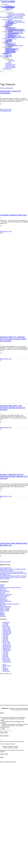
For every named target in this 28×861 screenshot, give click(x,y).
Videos (1, 612)
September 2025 (7, 633)
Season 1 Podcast (4, 608)
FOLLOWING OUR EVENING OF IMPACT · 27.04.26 (13, 576)
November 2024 (7, 646)
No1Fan (2, 109)
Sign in (1, 56)
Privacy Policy (6, 671)
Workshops (3, 616)
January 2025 (6, 644)
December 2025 (7, 630)
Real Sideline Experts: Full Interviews (9, 604)
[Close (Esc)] (0, 716)
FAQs (4, 667)
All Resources (9, 40)
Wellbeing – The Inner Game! (15, 32)
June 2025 (5, 637)
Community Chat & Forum (12, 49)
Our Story (8, 21)
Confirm (6, 754)
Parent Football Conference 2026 (14, 45)
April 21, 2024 (7, 358)
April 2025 (5, 640)
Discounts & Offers (10, 52)
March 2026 (6, 626)
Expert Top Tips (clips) (6, 594)
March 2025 (6, 641)
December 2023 (7, 662)
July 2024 (5, 652)
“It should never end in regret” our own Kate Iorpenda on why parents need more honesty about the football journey (13, 573)
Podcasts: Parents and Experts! (16, 29)
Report (6, 732)
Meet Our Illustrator (10, 67)
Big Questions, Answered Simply (16, 37)
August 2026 (6, 622)
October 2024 (6, 648)
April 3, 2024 (7, 561)
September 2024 (7, 649)
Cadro (9, 62)
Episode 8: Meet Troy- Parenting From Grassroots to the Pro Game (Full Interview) (13, 339)
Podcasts (2, 602)
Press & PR (5, 53)
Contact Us (8, 25)
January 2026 (6, 629)
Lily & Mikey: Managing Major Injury (13, 215)
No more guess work (5, 567)
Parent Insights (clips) (5, 601)
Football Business (4, 595)
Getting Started (9, 23)
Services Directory (10, 66)
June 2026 (5, 623)
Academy (2, 584)
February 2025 (6, 642)
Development (3, 590)
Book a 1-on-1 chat (10, 42)
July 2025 (5, 636)
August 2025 (6, 634)
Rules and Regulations (5, 606)
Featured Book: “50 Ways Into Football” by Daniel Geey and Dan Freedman (13, 569)
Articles (2, 586)
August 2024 (6, 651)
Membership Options (10, 51)
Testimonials (8, 56)
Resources (3, 605)
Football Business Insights (14, 36)
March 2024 (6, 657)
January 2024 (6, 660)
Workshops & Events (10, 44)
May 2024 (5, 655)
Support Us (8, 63)
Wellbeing (2, 613)
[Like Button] (0, 96)
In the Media (8, 55)
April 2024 (5, 656)
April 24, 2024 (8, 109)
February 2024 (6, 659)
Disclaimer (5, 669)
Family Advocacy (7, 68)
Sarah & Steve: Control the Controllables (10, 92)
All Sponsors (11, 60)
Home (4, 664)
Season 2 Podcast (4, 609)
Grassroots (3, 598)
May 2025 (5, 638)
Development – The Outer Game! (16, 30)
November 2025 (7, 631)
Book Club (8, 41)
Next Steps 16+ (4, 599)
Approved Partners (10, 64)
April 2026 (5, 625)
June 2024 (5, 653)
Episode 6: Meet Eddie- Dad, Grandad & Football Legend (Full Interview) (12, 408)
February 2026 (6, 627)
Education (2, 593)
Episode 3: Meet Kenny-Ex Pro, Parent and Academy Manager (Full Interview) (13, 476)
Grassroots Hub (12, 38)
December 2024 (7, 645)
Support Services (4, 610)
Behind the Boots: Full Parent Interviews (10, 587)
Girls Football (3, 597)
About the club (9, 22)
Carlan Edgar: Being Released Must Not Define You (13, 544)
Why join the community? (12, 48)
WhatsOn (2, 615)
